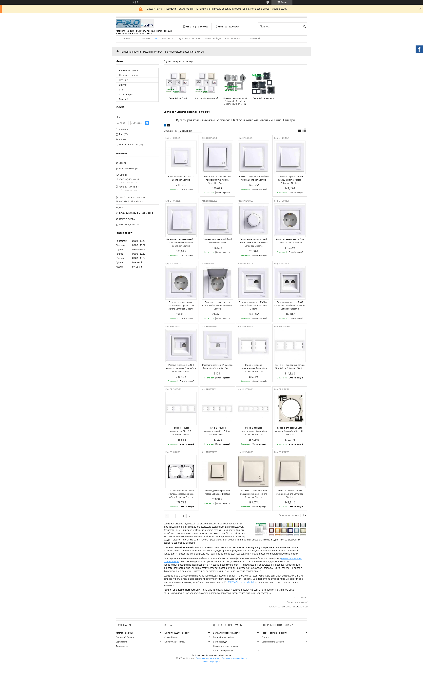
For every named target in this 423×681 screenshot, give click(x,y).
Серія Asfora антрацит (263, 98)
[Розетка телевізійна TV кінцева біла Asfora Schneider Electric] (217, 345)
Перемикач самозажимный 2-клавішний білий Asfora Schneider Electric (181, 242)
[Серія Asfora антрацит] (263, 82)
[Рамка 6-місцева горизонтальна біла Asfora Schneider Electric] (253, 408)
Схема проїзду (212, 38)
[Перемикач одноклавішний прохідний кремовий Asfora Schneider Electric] (253, 471)
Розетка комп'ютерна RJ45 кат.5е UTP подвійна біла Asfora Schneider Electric (289, 305)
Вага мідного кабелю (223, 637)
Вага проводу (220, 641)
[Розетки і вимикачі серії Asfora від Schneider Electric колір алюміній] (235, 82)
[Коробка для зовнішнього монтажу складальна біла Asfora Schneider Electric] (181, 471)
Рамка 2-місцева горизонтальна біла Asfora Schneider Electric (254, 368)
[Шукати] (304, 26)
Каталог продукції (128, 70)
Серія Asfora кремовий (206, 98)
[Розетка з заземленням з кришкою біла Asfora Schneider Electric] (217, 283)
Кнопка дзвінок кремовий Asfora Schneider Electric (217, 492)
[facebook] (165, 125)
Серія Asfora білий (178, 98)
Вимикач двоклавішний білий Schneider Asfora (217, 241)
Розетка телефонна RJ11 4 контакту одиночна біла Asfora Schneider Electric (181, 368)
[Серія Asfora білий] (178, 82)
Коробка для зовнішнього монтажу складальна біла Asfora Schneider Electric (181, 493)
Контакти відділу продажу (176, 633)
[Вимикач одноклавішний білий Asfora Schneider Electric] (253, 157)
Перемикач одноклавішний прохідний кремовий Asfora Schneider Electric (253, 493)
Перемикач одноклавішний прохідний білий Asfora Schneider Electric (217, 179)
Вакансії (255, 38)
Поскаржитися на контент (208, 658)
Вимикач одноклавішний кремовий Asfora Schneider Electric (289, 493)
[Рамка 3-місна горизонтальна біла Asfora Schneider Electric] (290, 345)
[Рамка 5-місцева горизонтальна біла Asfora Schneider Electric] (217, 408)
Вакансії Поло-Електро (273, 641)
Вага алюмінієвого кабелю (226, 633)
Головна (126, 38)
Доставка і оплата (189, 38)
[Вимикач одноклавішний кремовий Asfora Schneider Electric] (290, 471)
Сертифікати (232, 38)
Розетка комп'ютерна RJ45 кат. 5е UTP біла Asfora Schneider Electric (253, 305)
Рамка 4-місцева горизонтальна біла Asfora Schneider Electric (181, 431)
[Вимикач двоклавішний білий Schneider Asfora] (217, 220)
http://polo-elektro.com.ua (132, 197)
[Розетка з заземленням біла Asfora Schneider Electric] (290, 220)
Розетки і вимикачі (153, 51)
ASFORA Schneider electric (241, 582)
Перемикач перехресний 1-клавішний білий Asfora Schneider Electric (290, 179)
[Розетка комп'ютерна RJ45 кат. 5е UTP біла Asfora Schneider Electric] (253, 283)
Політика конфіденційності (234, 658)
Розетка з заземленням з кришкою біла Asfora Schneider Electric (217, 305)
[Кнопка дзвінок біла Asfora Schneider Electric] (181, 157)
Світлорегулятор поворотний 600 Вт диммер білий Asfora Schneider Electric (254, 242)
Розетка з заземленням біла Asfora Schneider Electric (290, 241)
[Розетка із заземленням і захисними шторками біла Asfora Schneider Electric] (181, 283)
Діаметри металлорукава (225, 646)
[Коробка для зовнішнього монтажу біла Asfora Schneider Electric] (290, 408)
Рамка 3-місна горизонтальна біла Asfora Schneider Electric (290, 367)
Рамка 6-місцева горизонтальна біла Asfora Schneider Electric (254, 431)
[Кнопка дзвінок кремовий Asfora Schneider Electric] (217, 471)
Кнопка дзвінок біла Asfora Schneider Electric (181, 178)
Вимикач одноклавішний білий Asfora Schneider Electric (254, 178)
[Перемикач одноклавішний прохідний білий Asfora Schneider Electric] (217, 157)
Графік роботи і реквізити (274, 633)
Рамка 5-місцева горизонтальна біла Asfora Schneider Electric (217, 431)
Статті (122, 89)
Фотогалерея (126, 94)
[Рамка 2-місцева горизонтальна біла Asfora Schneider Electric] (253, 345)
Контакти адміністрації (175, 641)
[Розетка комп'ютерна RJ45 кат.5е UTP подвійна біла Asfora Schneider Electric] (290, 283)
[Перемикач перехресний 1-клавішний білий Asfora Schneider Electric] (290, 157)
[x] (168, 125)
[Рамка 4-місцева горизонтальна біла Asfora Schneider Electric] (181, 408)
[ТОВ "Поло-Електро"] (135, 24)
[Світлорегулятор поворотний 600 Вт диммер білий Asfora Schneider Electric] (253, 220)
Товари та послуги (131, 51)
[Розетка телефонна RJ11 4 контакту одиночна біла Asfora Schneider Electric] (181, 345)
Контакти (167, 38)
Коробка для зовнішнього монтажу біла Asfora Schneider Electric (290, 431)
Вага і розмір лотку (223, 650)
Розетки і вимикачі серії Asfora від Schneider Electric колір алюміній (235, 101)
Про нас (123, 80)
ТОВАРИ (145, 38)
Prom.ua (227, 655)
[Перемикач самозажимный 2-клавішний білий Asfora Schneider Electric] (181, 220)
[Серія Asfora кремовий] (206, 82)
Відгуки (123, 84)
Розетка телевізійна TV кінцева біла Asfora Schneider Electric (217, 367)
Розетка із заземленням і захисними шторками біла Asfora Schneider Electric (181, 305)
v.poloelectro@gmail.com (131, 201)
